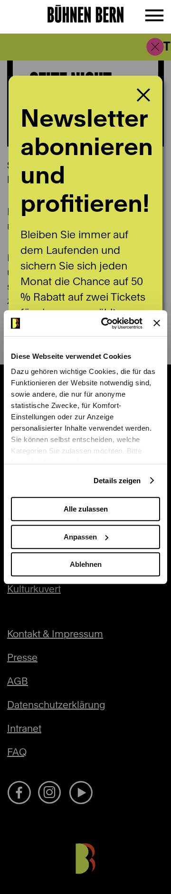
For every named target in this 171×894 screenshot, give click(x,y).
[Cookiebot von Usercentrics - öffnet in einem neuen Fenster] (105, 323)
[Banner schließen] (156, 323)
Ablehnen (86, 564)
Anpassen (80, 537)
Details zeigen (117, 481)
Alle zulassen (86, 509)
